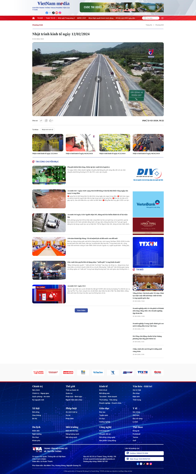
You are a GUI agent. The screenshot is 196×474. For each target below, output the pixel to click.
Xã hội (36, 408)
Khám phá (36, 440)
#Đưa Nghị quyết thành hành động (101, 18)
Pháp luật (71, 408)
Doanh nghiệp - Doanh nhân (110, 403)
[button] (147, 266)
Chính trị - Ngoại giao (40, 393)
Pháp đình (70, 418)
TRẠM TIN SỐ (50, 18)
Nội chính (36, 390)
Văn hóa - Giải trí (142, 386)
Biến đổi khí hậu (72, 431)
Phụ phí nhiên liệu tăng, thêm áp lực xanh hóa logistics (88, 167)
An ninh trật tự (71, 412)
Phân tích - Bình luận (74, 397)
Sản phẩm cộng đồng (107, 440)
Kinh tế (103, 386)
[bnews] (68, 372)
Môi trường (72, 427)
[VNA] (47, 13)
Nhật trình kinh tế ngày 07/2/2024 (112, 153)
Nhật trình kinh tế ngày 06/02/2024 (79, 153)
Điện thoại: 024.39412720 (140, 459)
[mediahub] (113, 372)
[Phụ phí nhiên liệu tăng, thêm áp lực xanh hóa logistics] (49, 175)
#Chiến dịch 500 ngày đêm (125, 18)
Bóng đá (136, 431)
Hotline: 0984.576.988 (139, 453)
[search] (144, 18)
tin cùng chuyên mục (47, 161)
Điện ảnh (136, 397)
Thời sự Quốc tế (72, 390)
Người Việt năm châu (74, 400)
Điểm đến (36, 431)
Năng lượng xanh (72, 434)
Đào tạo (102, 412)
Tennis (135, 437)
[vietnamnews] (83, 372)
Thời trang (137, 400)
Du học (102, 418)
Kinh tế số (103, 390)
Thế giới (70, 386)
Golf (134, 440)
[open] (162, 18)
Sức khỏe (136, 412)
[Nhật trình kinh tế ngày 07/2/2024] (114, 142)
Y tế (135, 408)
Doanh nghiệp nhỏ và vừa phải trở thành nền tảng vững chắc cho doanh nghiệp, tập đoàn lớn (148, 310)
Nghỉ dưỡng (36, 434)
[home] (33, 18)
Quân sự (69, 393)
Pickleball (136, 434)
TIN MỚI (40, 18)
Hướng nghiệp (104, 422)
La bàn (135, 422)
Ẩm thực (35, 437)
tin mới (139, 269)
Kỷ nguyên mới (38, 400)
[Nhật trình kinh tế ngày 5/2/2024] (47, 142)
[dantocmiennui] (98, 372)
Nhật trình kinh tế (47, 129)
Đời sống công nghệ (107, 437)
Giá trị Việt (137, 390)
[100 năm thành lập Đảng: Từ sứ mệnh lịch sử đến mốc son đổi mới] (49, 246)
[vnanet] (128, 372)
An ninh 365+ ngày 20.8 (76, 286)
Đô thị (34, 418)
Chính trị (37, 386)
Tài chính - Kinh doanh (108, 397)
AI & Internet (104, 431)
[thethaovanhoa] (157, 372)
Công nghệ (105, 427)
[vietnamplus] (38, 372)
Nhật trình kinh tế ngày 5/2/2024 (44, 153)
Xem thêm (81, 310)
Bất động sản (104, 393)
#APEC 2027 (81, 18)
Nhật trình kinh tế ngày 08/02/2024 (146, 153)
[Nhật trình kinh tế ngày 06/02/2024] (81, 142)
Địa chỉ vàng (137, 418)
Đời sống (35, 412)
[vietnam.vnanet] (53, 372)
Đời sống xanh (71, 437)
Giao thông (36, 415)
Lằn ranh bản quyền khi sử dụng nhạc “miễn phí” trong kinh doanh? (93, 262)
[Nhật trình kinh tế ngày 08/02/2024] (148, 142)
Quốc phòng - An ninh (41, 397)
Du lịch (36, 427)
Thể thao (138, 427)
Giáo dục (104, 408)
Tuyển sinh (103, 415)
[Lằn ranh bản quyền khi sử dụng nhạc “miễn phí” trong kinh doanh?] (49, 270)
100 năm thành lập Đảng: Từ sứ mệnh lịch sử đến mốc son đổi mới (92, 238)
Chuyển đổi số (105, 434)
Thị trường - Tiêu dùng (108, 400)
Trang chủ (149, 25)
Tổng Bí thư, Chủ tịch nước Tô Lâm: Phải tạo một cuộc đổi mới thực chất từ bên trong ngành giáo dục (148, 295)
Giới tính (136, 415)
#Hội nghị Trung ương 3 (66, 18)
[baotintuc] (142, 372)
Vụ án (68, 415)
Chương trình (37, 25)
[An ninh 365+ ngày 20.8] (49, 294)
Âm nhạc (136, 393)
